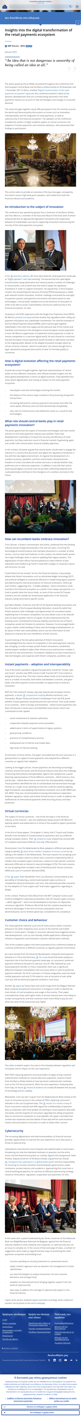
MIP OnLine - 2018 (16, 46)
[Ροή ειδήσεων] (76, 1360)
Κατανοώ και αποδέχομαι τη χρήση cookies (42, 1407)
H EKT (4, 1320)
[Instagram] (60, 1360)
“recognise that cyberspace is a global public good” (31, 1162)
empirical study (44, 839)
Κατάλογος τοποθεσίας (11, 1348)
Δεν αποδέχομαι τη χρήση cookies (42, 1412)
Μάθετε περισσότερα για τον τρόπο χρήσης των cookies (63, 1400)
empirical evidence (35, 1088)
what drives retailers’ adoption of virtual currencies (46, 852)
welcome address (21, 276)
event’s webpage (38, 1303)
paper (16, 877)
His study (43, 957)
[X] (49, 1360)
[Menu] (77, 7)
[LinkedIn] (54, 1360)
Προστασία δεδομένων (64, 1323)
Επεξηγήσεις (7, 1327)
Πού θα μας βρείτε (10, 1339)
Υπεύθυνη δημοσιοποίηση (39, 1332)
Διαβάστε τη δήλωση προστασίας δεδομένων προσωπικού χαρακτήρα (24, 1400)
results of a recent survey (57, 1104)
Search (70, 6)
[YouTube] (65, 1360)
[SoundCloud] (71, 1360)
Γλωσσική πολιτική (62, 1343)
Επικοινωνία (7, 1336)
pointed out (20, 318)
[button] (76, 2)
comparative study (34, 695)
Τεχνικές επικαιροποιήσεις (39, 1329)
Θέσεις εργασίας (9, 1323)
